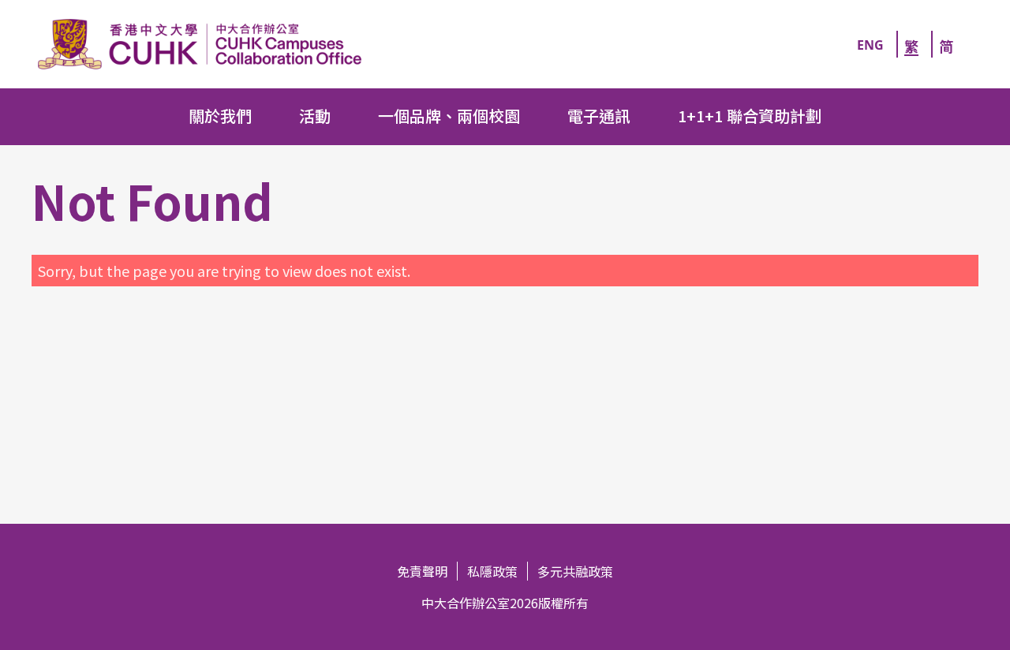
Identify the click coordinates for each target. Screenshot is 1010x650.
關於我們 (220, 115)
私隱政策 (492, 571)
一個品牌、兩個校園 (449, 115)
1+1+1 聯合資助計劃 (749, 115)
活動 (315, 115)
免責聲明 (422, 571)
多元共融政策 (575, 571)
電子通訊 (598, 115)
